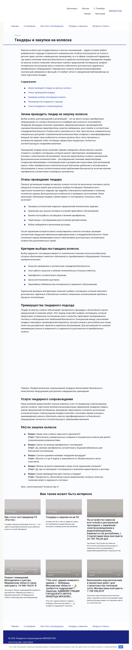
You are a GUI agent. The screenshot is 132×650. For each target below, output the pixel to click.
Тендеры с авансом (77, 26)
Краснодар (100, 14)
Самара (87, 14)
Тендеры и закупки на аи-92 (62, 517)
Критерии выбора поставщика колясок (47, 97)
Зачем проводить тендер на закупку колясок (49, 88)
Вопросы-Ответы (101, 26)
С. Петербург (99, 8)
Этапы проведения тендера (41, 92)
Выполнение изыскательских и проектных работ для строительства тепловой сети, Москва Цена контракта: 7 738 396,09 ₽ (105, 585)
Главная (15, 26)
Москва (85, 8)
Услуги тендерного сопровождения (45, 106)
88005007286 (115, 11)
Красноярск (72, 8)
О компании (29, 26)
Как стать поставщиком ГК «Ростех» (21, 518)
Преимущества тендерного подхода (45, 101)
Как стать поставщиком (51, 26)
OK (121, 647)
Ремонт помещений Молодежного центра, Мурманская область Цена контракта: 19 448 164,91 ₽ (20, 581)
